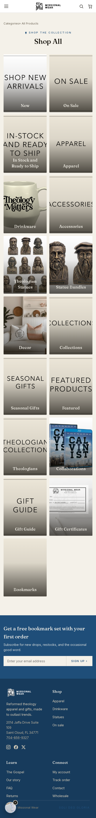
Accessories (71, 226)
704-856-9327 (17, 738)
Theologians (25, 468)
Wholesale (60, 796)
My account (61, 772)
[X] (23, 747)
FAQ (9, 788)
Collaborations (71, 468)
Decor (25, 347)
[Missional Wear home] (47, 6)
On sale (58, 725)
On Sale (71, 105)
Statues (58, 717)
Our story (13, 780)
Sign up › (79, 661)
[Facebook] (16, 747)
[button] (15, 802)
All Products (30, 23)
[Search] (81, 6)
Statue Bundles (71, 287)
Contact (58, 788)
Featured (71, 408)
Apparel (71, 166)
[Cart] (90, 6)
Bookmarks (25, 589)
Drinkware (25, 226)
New (25, 105)
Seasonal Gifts (25, 408)
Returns (12, 796)
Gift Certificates (71, 529)
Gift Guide (25, 529)
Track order (61, 780)
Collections (71, 347)
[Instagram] (8, 747)
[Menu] (6, 6)
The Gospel (15, 772)
